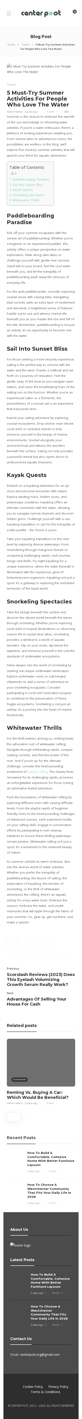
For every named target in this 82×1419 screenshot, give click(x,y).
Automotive (19, 1079)
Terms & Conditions (45, 1392)
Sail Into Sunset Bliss (28, 185)
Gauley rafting (38, 772)
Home (11, 44)
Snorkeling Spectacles (29, 195)
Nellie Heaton (15, 111)
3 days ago (33, 1203)
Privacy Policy (58, 1386)
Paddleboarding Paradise (31, 179)
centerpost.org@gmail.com (40, 1354)
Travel (25, 44)
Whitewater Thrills (26, 200)
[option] (41, 1071)
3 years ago (31, 111)
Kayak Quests (23, 190)
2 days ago (33, 1171)
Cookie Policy (33, 1386)
